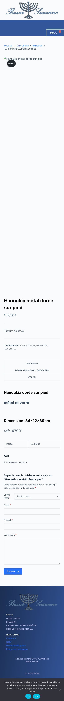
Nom (7, 505)
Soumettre (13, 571)
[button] (61, 23)
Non (36, 696)
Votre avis (10, 535)
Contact (11, 638)
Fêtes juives (27, 345)
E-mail (8, 520)
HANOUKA (42, 345)
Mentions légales (16, 645)
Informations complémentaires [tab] (32, 370)
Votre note (7, 496)
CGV (8, 642)
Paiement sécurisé (17, 649)
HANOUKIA (10, 349)
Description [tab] (32, 363)
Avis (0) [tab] (32, 377)
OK (28, 696)
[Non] (60, 689)
